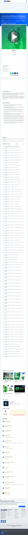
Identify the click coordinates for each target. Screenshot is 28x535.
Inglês (8, 513)
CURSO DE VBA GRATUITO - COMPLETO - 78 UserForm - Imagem (12, 351)
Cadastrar (21, 506)
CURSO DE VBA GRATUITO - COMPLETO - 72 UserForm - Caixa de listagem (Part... (14, 336)
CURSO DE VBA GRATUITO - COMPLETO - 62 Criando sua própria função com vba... (13, 309)
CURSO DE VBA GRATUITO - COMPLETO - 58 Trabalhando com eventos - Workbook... (13, 296)
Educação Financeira (10, 512)
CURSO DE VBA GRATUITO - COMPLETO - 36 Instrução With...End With (12, 235)
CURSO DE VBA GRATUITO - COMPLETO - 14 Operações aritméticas (12, 179)
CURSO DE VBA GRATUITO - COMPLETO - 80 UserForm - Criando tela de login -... (14, 356)
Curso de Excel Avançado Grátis (8, 393)
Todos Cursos (16, 512)
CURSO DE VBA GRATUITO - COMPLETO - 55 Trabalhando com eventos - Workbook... (13, 286)
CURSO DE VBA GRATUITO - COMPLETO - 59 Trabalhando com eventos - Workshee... (13, 299)
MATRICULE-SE (14, 54)
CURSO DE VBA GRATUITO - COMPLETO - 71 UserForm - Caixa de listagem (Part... (14, 334)
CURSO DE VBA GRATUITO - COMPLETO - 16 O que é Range (11, 184)
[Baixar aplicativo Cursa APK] (5, 522)
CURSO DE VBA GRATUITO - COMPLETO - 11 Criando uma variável (12, 172)
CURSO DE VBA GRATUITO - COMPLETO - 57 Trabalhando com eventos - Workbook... (13, 293)
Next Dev (12, 402)
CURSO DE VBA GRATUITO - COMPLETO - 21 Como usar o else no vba (12, 196)
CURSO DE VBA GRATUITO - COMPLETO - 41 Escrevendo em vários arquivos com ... (14, 247)
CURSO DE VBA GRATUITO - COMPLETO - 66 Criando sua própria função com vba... (13, 322)
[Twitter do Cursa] (3, 520)
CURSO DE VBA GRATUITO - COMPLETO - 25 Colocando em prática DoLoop (13, 206)
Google (8, 511)
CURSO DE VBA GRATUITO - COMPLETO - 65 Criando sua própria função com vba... (13, 318)
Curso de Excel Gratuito (18, 393)
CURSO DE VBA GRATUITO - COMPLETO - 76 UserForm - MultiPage (12, 346)
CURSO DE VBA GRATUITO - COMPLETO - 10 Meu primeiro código (12, 169)
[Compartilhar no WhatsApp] (11, 73)
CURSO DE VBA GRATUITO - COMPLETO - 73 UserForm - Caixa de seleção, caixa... (14, 339)
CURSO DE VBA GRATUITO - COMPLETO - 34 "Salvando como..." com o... (13, 230)
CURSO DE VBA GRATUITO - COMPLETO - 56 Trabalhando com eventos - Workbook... (13, 290)
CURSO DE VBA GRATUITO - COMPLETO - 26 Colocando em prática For (12, 208)
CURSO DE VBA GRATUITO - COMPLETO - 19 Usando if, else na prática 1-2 (13, 191)
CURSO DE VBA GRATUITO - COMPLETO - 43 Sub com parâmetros (12, 252)
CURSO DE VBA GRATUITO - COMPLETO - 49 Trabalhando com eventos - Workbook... (13, 267)
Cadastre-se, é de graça (17, 513)
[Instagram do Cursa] (1, 522)
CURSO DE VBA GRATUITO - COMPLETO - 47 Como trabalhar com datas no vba (13, 262)
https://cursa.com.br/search (3, 0)
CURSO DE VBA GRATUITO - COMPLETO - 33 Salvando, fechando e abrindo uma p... (14, 227)
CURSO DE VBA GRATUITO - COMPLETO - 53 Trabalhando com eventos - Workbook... (13, 280)
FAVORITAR (14, 52)
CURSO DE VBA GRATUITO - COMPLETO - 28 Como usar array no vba (12, 213)
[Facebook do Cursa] (1, 520)
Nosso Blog (16, 511)
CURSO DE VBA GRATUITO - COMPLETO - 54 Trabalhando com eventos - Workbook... (13, 283)
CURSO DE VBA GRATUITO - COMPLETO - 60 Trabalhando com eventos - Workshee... (13, 302)
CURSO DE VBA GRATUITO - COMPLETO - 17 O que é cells (11, 186)
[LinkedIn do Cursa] (5, 520)
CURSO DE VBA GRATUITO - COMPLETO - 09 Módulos (10, 167)
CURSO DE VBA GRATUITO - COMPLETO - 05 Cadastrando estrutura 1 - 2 (13, 157)
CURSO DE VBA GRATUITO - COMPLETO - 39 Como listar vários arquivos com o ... (14, 242)
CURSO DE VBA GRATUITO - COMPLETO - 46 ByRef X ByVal (11, 259)
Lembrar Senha (16, 514)
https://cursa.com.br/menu (1, 0)
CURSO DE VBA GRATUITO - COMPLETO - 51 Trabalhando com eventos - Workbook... (13, 274)
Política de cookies (6, 531)
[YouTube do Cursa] (3, 522)
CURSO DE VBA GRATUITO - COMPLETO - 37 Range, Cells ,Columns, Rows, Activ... (14, 237)
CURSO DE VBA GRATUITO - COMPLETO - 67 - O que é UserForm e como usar (13, 324)
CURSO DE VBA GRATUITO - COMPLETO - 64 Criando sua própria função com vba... (13, 315)
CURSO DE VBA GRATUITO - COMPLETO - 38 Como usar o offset (12, 240)
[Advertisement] (14, 8)
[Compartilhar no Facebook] (13, 73)
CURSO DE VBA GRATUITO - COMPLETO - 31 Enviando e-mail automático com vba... (13, 222)
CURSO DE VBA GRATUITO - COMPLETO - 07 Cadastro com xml (12, 162)
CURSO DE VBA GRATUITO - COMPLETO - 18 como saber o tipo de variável (13, 189)
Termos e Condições (23, 512)
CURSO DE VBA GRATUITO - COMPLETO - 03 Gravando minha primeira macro (13, 152)
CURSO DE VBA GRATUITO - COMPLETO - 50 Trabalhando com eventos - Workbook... (13, 270)
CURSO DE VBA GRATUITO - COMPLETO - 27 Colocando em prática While (13, 211)
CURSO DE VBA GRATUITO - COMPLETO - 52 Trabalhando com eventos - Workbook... (13, 277)
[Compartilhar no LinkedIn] (17, 73)
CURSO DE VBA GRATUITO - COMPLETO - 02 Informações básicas (12, 150)
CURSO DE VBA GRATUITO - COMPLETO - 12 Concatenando (11, 174)
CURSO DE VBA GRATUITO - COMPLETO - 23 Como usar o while (12, 201)
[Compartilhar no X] (15, 73)
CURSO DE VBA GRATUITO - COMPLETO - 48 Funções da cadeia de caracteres (13, 264)
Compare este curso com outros (14, 75)
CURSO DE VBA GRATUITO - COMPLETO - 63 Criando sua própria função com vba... (13, 312)
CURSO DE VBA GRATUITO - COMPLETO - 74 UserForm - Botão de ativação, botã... (14, 341)
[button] (14, 146)
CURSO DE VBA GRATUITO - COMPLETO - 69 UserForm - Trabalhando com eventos (14, 329)
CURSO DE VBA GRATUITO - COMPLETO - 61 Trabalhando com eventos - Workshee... (13, 306)
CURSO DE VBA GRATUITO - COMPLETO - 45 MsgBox (10, 257)
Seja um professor (23, 514)
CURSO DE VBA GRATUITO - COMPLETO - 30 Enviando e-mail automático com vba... (13, 219)
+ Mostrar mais (4, 99)
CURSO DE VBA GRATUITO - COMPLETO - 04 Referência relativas (12, 155)
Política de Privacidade (23, 511)
